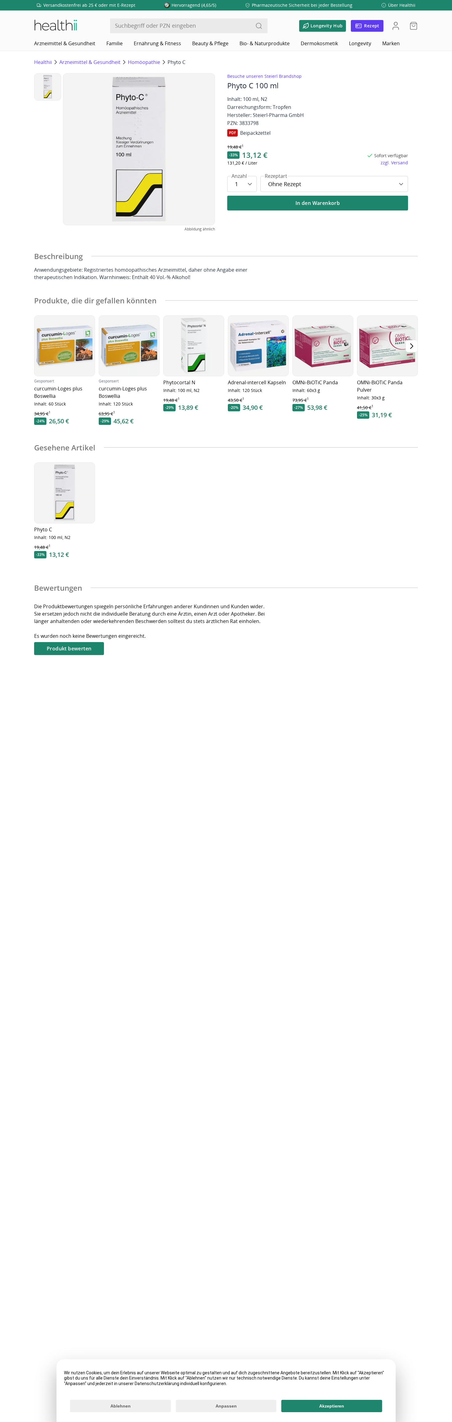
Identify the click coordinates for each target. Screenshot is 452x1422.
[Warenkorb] (412, 25)
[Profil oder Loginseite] (395, 25)
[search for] (259, 26)
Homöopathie (144, 62)
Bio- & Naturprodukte (265, 43)
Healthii (43, 62)
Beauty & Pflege (210, 43)
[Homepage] (55, 26)
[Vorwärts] (412, 346)
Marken (391, 43)
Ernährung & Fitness (157, 43)
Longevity (360, 43)
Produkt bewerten (69, 648)
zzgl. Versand (394, 163)
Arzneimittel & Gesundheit (64, 43)
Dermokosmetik (319, 43)
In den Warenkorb (317, 203)
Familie (114, 43)
